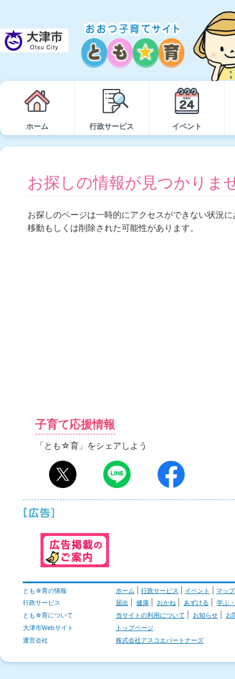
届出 (122, 602)
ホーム (125, 590)
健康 (142, 602)
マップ (225, 590)
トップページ (134, 627)
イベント (197, 590)
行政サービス (160, 590)
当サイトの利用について (150, 615)
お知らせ (205, 615)
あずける (196, 602)
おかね (166, 602)
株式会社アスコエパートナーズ (160, 640)
